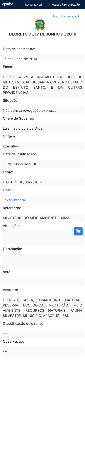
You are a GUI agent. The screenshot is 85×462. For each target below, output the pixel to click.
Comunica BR (33, 4)
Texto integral (14, 200)
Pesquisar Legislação (67, 16)
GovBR (7, 4)
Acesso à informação (66, 4)
